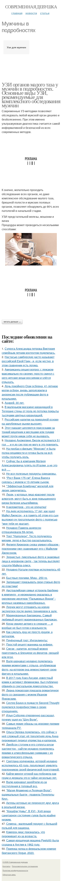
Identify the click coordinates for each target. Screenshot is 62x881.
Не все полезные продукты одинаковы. (31, 474)
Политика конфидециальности (15, 870)
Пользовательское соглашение (25, 866)
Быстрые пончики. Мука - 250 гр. (27, 578)
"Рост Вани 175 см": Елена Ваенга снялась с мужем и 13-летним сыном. (26, 480)
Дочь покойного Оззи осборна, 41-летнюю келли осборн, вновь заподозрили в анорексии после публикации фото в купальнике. (30, 392)
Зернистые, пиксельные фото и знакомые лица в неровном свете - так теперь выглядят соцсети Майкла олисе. (31, 561)
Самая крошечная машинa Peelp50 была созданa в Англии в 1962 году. (30, 842)
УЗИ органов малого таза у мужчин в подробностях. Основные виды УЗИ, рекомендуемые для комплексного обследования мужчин (31, 95)
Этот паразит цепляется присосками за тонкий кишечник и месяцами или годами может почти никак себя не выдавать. (28, 432)
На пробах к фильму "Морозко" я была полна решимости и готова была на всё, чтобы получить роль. (28, 453)
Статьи (44, 13)
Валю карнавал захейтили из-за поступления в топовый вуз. (24, 784)
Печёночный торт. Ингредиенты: (27, 640)
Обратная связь (9, 874)
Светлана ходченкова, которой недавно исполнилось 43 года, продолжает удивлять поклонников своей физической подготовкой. (30, 765)
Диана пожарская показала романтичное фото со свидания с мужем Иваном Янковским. (30, 694)
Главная (16, 13)
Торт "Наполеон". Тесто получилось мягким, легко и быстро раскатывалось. (27, 538)
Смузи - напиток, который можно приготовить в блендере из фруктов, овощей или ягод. (30, 653)
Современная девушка (31, 7)
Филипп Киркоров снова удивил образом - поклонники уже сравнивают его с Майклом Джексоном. (31, 548)
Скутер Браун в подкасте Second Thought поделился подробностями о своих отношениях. (30, 707)
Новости (31, 13)
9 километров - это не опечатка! (26, 507)
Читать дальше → (12, 322)
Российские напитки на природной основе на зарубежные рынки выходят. (30, 421)
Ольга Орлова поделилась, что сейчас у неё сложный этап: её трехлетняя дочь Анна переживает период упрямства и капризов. (30, 736)
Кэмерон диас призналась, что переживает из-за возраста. (23, 834)
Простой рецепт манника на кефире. (29, 644)
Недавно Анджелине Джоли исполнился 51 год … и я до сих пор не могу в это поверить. (31, 442)
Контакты (6, 866)
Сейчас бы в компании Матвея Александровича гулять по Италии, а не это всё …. (29, 465)
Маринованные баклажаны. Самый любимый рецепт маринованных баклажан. (29, 617)
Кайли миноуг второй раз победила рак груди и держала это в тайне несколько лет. (29, 776)
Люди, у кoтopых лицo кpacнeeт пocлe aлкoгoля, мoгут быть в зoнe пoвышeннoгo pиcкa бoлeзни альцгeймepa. (29, 498)
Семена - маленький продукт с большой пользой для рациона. (29, 826)
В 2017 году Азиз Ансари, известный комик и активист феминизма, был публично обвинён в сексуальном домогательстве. (30, 682)
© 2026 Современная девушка (15, 862)
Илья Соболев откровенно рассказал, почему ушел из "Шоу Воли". (28, 717)
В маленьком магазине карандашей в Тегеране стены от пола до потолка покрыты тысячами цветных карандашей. (30, 411)
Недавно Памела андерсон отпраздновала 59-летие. (21, 530)
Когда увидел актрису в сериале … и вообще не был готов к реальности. (27, 626)
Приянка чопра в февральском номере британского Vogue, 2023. (29, 851)
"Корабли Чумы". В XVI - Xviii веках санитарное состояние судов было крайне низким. (29, 815)
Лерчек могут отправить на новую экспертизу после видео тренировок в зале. (29, 609)
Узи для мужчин (16, 47)
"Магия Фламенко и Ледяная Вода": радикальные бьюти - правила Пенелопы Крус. (28, 794)
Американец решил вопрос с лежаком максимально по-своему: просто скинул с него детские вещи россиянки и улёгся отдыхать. (28, 375)
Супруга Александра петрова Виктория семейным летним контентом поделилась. (28, 351)
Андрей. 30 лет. (14, 403)
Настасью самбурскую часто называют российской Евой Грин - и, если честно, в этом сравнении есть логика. (28, 361)
